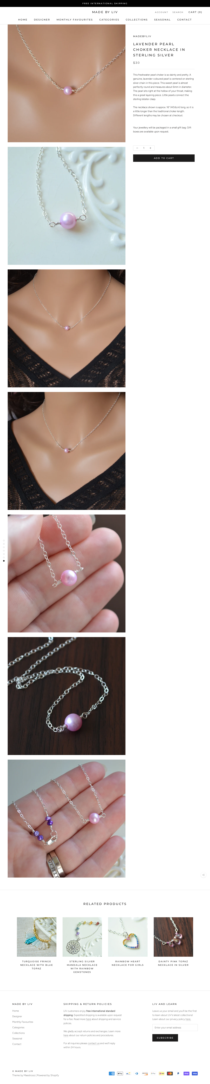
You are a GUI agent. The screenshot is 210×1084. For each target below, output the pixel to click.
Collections (137, 19)
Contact (184, 19)
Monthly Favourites (75, 19)
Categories (109, 19)
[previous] (9, 944)
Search (178, 12)
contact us (93, 1043)
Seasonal (162, 19)
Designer (42, 19)
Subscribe (165, 1037)
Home (23, 19)
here (88, 1019)
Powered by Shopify (48, 1075)
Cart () (195, 12)
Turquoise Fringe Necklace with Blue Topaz (36, 965)
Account (161, 12)
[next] (200, 944)
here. (188, 1019)
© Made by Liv (22, 1071)
